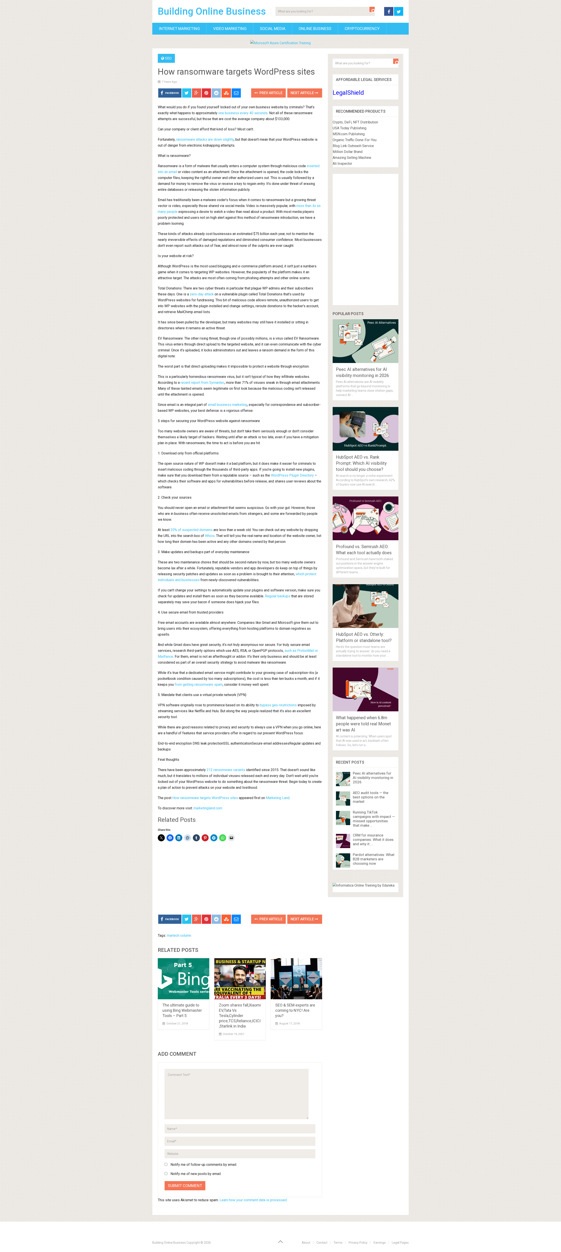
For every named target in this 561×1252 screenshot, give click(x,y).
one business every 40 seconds (243, 113)
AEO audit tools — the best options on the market (370, 797)
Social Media (272, 28)
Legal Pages (400, 1242)
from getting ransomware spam (199, 684)
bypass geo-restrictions (278, 705)
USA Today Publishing (349, 128)
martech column (179, 935)
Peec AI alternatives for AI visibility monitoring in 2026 (373, 777)
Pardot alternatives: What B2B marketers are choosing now (373, 859)
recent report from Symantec (202, 383)
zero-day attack (202, 294)
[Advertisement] (240, 878)
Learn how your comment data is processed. (253, 1200)
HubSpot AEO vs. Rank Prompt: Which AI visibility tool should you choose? (361, 463)
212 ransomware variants (226, 770)
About (306, 1242)
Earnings (380, 1242)
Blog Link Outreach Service (353, 146)
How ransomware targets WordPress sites (205, 798)
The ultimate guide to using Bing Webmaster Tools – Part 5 (182, 1010)
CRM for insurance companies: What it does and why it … (373, 839)
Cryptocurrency (362, 28)
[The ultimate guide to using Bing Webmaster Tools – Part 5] (183, 978)
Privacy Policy (358, 1242)
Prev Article (270, 93)
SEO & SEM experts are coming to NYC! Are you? (295, 1010)
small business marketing (227, 405)
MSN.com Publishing (349, 134)
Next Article (303, 93)
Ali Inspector (342, 163)
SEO (168, 58)
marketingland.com (208, 808)
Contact (321, 1242)
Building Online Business (212, 11)
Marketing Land (277, 798)
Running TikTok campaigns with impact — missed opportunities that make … (374, 819)
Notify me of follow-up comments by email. (203, 1165)
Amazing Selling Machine (352, 158)
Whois (210, 536)
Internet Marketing (179, 28)
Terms (338, 1242)
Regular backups (277, 596)
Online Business (315, 28)
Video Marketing (230, 28)
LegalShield (348, 92)
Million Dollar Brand (347, 152)
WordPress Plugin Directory (292, 475)
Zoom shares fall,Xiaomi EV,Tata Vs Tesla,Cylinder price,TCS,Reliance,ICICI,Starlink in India (240, 1015)
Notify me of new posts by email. (195, 1174)
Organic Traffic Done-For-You (354, 140)
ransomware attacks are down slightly (205, 139)
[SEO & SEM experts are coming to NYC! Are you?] (296, 978)
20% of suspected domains (191, 530)
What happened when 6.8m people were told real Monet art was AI (363, 724)
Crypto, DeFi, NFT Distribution (355, 122)
